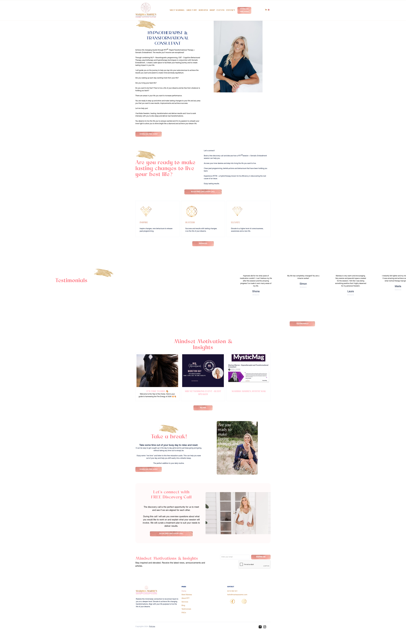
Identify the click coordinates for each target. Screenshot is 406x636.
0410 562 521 (232, 591)
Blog (183, 606)
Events (220, 10)
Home (184, 591)
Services (203, 10)
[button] (267, 9)
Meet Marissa (177, 10)
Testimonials (186, 609)
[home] (145, 10)
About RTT (191, 10)
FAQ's (184, 613)
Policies (152, 627)
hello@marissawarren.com (237, 595)
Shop (212, 10)
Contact (230, 10)
